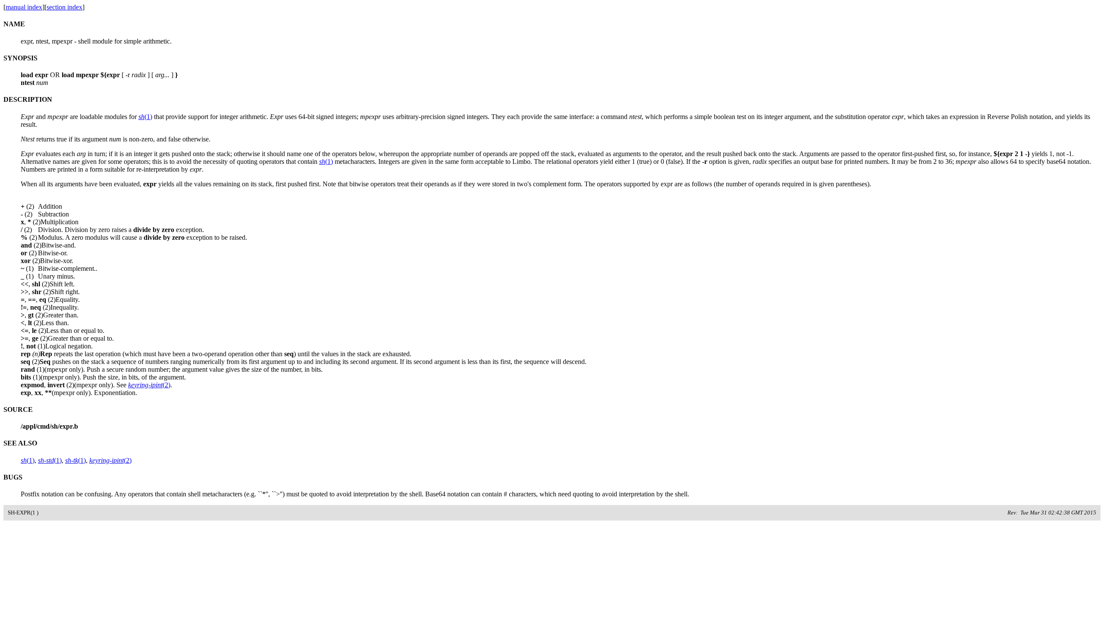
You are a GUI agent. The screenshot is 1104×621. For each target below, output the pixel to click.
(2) (149, 385)
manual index (24, 7)
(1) (145, 116)
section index (64, 7)
